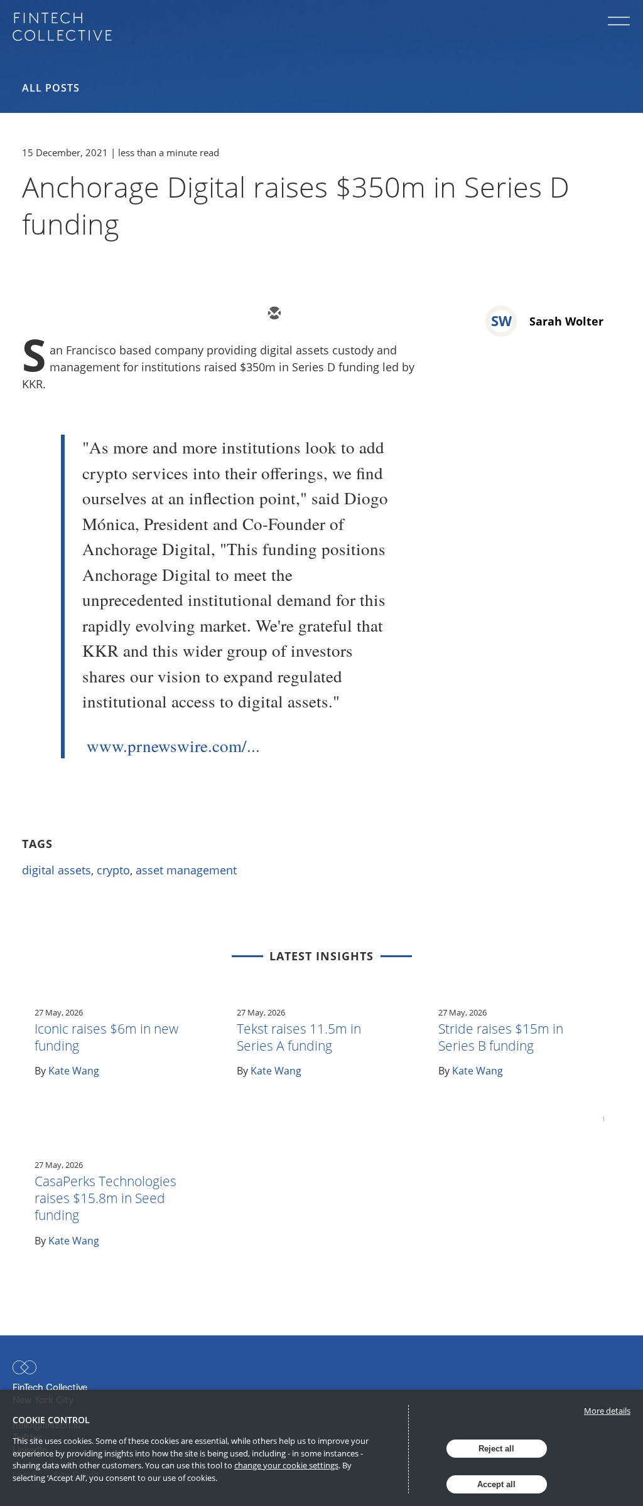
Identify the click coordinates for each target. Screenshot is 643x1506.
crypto (113, 870)
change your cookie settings (286, 1465)
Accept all (496, 1484)
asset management (186, 870)
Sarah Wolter (566, 321)
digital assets (56, 870)
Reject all (496, 1448)
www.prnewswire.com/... (173, 745)
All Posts (51, 88)
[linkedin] (348, 314)
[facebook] (386, 314)
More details (607, 1410)
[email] (273, 314)
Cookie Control (51, 1420)
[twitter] (311, 314)
